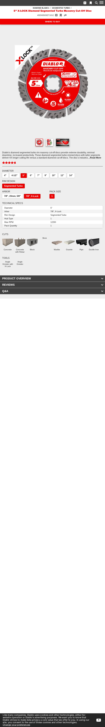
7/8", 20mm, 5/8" (12, 196)
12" (62, 175)
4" (5, 175)
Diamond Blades (41, 8)
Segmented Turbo (61, 8)
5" (24, 175)
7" (38, 175)
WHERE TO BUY (52, 22)
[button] (85, 2)
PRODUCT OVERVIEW (16, 278)
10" (54, 175)
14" (71, 175)
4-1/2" (14, 175)
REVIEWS (8, 284)
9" (46, 175)
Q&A (5, 291)
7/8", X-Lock (32, 196)
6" (31, 175)
